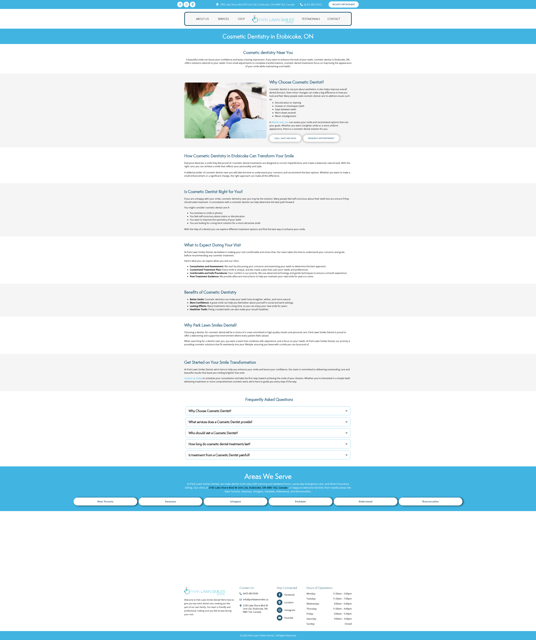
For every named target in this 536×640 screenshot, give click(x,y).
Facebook (289, 594)
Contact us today (193, 378)
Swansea (170, 501)
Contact (333, 19)
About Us (202, 19)
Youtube (288, 617)
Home (273, 19)
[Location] (279, 602)
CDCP (241, 19)
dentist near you (280, 122)
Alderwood (365, 501)
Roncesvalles (430, 501)
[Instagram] (279, 610)
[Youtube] (279, 618)
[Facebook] (279, 595)
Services (223, 19)
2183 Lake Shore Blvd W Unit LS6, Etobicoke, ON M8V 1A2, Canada (248, 487)
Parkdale (300, 501)
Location (289, 602)
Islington (235, 501)
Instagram (289, 610)
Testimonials (311, 19)
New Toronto (105, 501)
